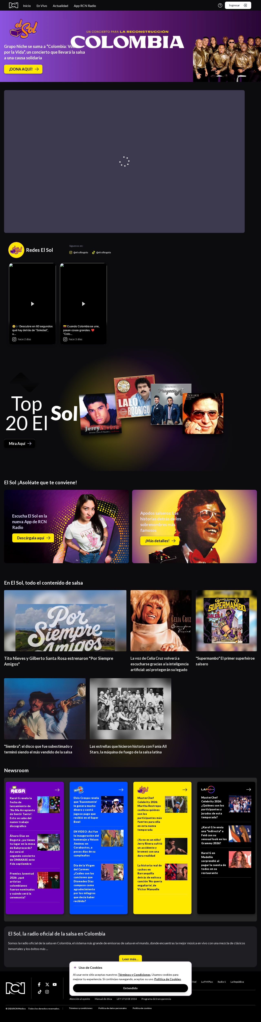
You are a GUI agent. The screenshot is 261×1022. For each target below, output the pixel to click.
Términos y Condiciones (134, 974)
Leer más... (130, 959)
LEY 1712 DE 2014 (127, 998)
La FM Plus (207, 981)
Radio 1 (222, 981)
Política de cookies (142, 1008)
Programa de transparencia (156, 998)
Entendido (130, 988)
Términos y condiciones (80, 1008)
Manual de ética (103, 998)
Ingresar (234, 5)
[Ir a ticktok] (40, 984)
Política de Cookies (167, 979)
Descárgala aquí (30, 538)
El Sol (193, 981)
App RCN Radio (85, 6)
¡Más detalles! (157, 541)
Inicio (27, 6)
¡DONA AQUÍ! (21, 69)
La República (237, 981)
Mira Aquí (17, 443)
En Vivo (41, 6)
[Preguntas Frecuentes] (220, 5)
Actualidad (60, 6)
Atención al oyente (80, 998)
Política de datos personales (112, 1008)
